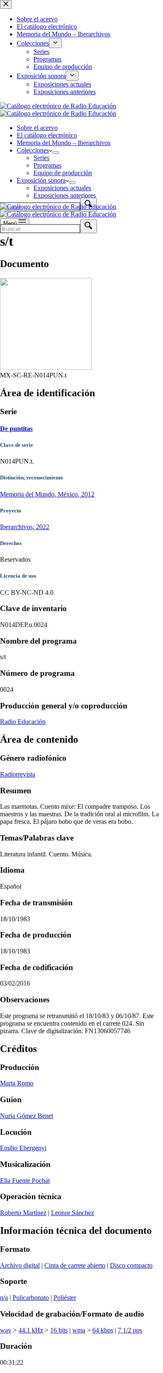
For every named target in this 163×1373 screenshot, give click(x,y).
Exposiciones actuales (62, 187)
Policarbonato (31, 1297)
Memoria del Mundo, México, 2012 (47, 494)
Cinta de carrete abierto (74, 1265)
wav (5, 1330)
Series (41, 157)
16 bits (59, 1330)
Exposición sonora (41, 180)
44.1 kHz (30, 1330)
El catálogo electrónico (47, 135)
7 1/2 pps (130, 1330)
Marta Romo (16, 1083)
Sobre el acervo (37, 127)
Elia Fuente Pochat (25, 1180)
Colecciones (33, 150)
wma (78, 1330)
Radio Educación (23, 721)
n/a (4, 1297)
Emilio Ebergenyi (23, 1147)
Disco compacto (131, 1265)
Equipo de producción (62, 172)
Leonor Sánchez (72, 1212)
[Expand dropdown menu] (55, 152)
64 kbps (102, 1330)
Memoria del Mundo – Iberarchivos (63, 142)
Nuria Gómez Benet (26, 1115)
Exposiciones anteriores (64, 195)
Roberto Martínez (23, 1212)
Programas (47, 165)
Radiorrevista (17, 774)
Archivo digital (20, 1265)
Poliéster (64, 1297)
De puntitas (16, 428)
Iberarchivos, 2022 (24, 526)
